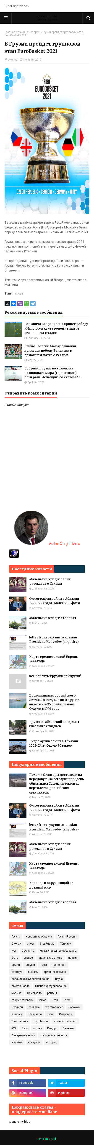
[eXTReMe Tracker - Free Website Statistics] (14, 556)
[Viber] (20, 303)
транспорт (58, 964)
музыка (16, 993)
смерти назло (20, 986)
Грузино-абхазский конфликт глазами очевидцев (54, 724)
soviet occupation (65, 1021)
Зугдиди (17, 1007)
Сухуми (16, 943)
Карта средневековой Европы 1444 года (53, 659)
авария (73, 957)
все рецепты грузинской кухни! (55, 676)
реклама (34, 1007)
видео (37, 1028)
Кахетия (17, 1042)
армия (16, 964)
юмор (42, 1000)
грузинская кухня (55, 971)
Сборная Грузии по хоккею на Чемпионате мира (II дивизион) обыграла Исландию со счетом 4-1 (52, 372)
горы (44, 964)
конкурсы (34, 1042)
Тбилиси (65, 943)
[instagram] (27, 1093)
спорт (34, 32)
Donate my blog (19, 1121)
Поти (55, 1000)
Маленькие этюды (51, 957)
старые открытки (22, 1000)
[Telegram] (33, 303)
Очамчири (66, 1014)
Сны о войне (20, 1021)
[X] (7, 303)
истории (51, 1042)
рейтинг (52, 993)
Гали (50, 1014)
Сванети (68, 1028)
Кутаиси (17, 1014)
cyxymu (13, 59)
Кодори (52, 1028)
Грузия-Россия (67, 936)
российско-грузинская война (31, 979)
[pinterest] (66, 1093)
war (14, 950)
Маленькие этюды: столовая (52, 618)
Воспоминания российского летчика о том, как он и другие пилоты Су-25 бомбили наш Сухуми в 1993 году (54, 702)
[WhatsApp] (26, 303)
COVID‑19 (28, 950)
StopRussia (47, 943)
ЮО (14, 1028)
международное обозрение (58, 950)
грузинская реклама (54, 1035)
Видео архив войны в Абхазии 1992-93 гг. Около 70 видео (53, 743)
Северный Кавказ (23, 1035)
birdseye (17, 971)
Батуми (30, 964)
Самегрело (34, 993)
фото (15, 957)
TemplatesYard (46, 1138)
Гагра (67, 1000)
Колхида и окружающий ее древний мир (51, 885)
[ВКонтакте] (13, 303)
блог (25, 1028)
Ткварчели (35, 1014)
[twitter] (66, 1083)
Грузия (16, 936)
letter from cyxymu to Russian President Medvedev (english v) (54, 639)
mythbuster (41, 1021)
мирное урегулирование (51, 986)
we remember (54, 1007)
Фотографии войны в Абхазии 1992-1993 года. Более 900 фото (54, 601)
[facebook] (27, 1083)
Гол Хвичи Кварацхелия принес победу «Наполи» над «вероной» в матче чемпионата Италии (56, 328)
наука (59, 979)
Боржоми (74, 1007)
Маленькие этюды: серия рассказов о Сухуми (49, 581)
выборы (33, 971)
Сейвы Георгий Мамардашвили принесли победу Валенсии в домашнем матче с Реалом (50, 350)
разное (28, 957)
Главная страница (16, 32)
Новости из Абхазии (39, 936)
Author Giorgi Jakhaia (64, 544)
